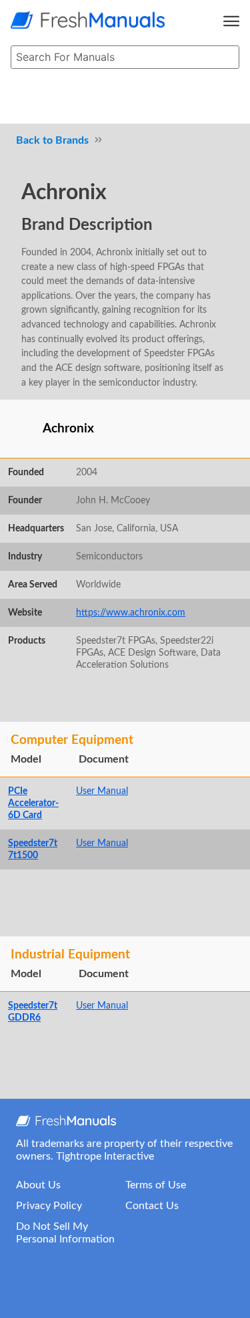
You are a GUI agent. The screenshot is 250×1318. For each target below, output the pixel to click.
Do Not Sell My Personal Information (65, 1232)
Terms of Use (155, 1185)
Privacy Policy (49, 1205)
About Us (38, 1185)
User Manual (102, 791)
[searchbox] (125, 57)
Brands (72, 140)
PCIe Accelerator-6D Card (33, 803)
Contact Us (152, 1205)
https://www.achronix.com (130, 613)
